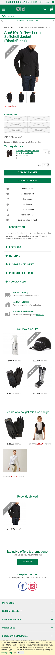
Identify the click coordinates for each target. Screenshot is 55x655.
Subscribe (27, 561)
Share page (27, 199)
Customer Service (11, 619)
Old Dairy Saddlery (12, 611)
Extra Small (16, 118)
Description (17, 227)
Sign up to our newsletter (27, 21)
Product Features (21, 273)
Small (39, 118)
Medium (15, 124)
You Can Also (17, 281)
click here (40, 315)
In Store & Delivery (21, 264)
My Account (8, 603)
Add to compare (27, 215)
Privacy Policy (6, 653)
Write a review (27, 189)
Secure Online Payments (15, 636)
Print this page (27, 204)
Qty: (39, 165)
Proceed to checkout (27, 180)
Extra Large (16, 130)
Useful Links (8, 627)
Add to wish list (27, 194)
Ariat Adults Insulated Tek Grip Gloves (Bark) (27, 152)
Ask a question (27, 210)
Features (15, 247)
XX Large (38, 130)
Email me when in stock (27, 220)
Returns (14, 255)
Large (39, 124)
